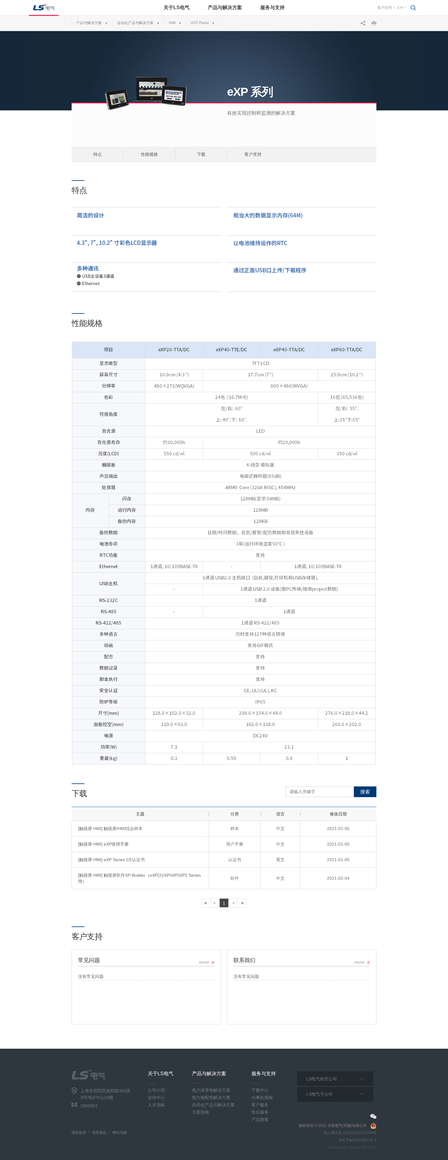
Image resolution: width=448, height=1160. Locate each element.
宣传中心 (156, 1097)
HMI (172, 23)
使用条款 (99, 1132)
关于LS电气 (177, 7)
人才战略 (156, 1104)
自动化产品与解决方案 (135, 23)
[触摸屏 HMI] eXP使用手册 (103, 844)
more (204, 962)
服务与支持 (272, 7)
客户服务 (259, 1104)
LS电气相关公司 (321, 1078)
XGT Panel (200, 23)
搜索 (365, 791)
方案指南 (200, 1112)
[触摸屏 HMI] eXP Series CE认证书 (111, 859)
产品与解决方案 (225, 7)
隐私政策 (79, 1132)
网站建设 (369, 1147)
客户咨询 (384, 7)
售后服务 (259, 1112)
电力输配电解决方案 (211, 1097)
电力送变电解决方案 (211, 1090)
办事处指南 (262, 1097)
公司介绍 (156, 1090)
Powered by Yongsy (344, 1147)
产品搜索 (259, 1119)
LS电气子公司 (319, 1094)
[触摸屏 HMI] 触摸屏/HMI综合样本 (110, 828)
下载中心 (259, 1090)
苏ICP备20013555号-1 (357, 1140)
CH (400, 7)
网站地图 (119, 1132)
